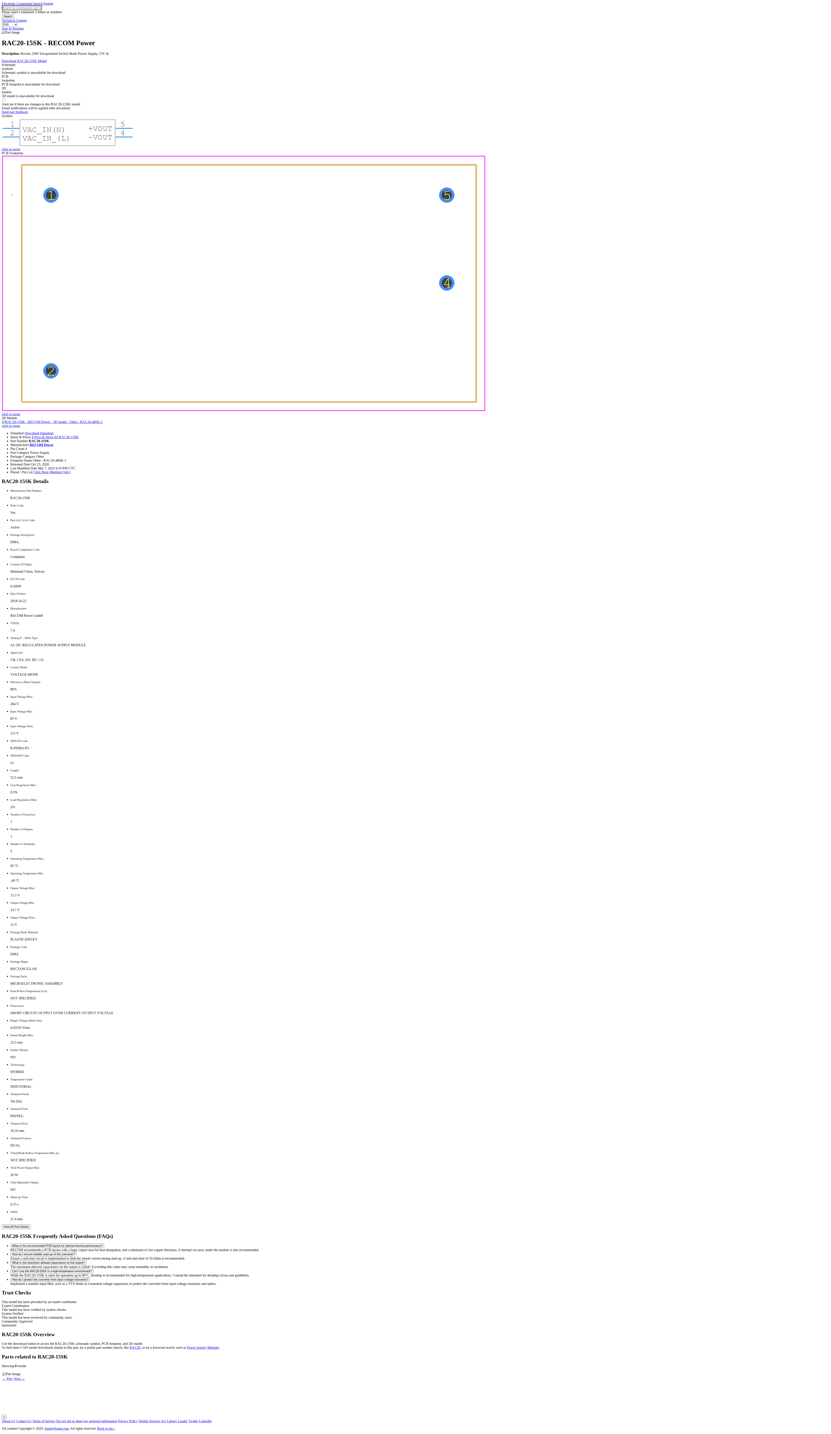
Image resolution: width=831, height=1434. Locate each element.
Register (18, 28)
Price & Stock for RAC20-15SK (55, 437)
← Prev (7, 1379)
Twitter (193, 1421)
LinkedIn (205, 1421)
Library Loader (177, 1421)
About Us (8, 1421)
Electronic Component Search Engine (27, 3)
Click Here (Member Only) (52, 472)
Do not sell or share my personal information (86, 1421)
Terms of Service (43, 1421)
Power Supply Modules (203, 1347)
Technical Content (14, 20)
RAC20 (135, 1347)
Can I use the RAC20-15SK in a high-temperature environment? (52, 1271)
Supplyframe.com (57, 1428)
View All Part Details (16, 1226)
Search (7, 16)
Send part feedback (15, 112)
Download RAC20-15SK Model (24, 61)
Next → (19, 1379)
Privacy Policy (128, 1421)
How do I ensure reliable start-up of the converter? (43, 1254)
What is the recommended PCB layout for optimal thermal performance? (57, 1245)
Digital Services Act (152, 1421)
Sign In (7, 28)
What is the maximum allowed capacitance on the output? (48, 1262)
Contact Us (23, 1421)
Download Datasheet (39, 433)
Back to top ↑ (106, 1428)
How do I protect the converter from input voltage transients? (50, 1279)
